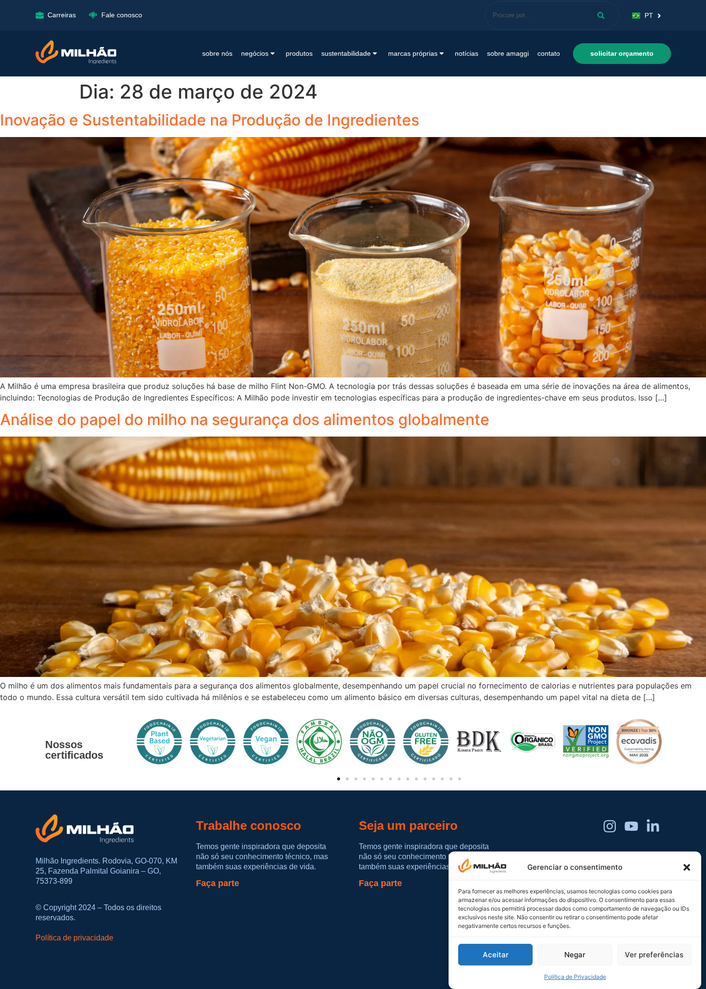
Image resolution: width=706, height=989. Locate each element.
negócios (254, 53)
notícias (466, 53)
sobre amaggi (508, 53)
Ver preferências (654, 954)
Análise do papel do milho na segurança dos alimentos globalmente (244, 419)
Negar (574, 954)
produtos (299, 53)
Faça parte (217, 883)
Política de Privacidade (575, 976)
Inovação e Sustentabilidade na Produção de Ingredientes (209, 120)
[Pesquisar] (603, 15)
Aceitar (496, 954)
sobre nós (217, 53)
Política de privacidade (74, 938)
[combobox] (534, 15)
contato (548, 53)
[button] (687, 867)
